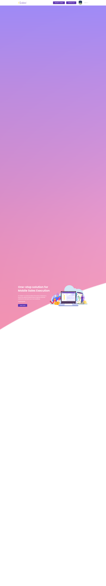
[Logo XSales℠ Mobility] (22, 3)
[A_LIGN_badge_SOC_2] (80, 3)
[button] (86, 3)
